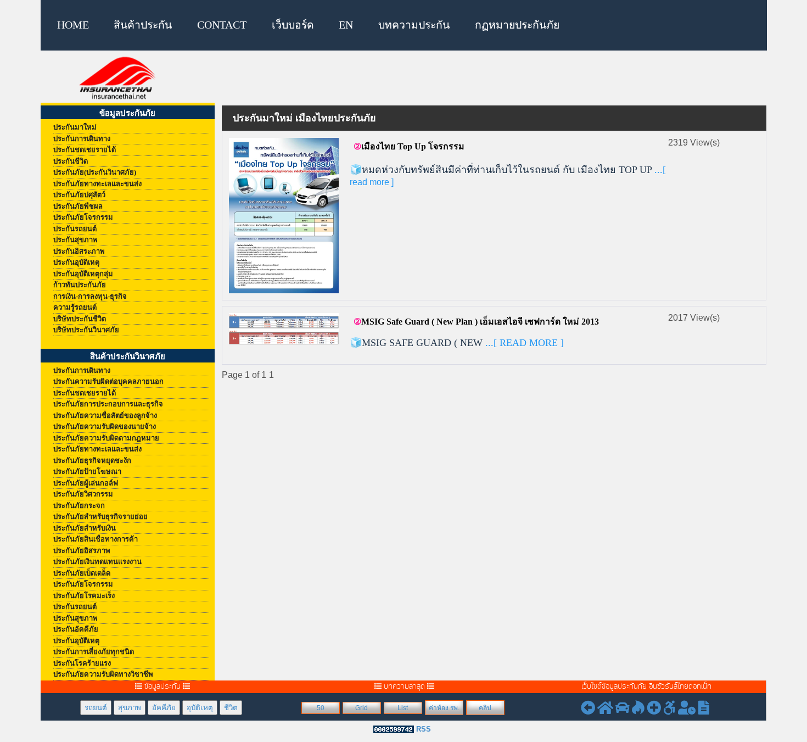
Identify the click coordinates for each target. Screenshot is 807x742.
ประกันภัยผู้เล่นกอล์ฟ (85, 483)
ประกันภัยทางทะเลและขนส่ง (97, 184)
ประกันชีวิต (70, 161)
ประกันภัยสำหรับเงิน (84, 528)
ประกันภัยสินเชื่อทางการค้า (95, 539)
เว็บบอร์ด (293, 25)
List (402, 708)
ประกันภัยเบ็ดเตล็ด (81, 573)
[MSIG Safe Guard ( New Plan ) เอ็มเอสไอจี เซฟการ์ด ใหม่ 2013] (284, 328)
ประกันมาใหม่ (75, 127)
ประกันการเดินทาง (81, 139)
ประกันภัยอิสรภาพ (81, 550)
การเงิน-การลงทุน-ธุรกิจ (90, 296)
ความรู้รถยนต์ (75, 307)
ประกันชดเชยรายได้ (84, 150)
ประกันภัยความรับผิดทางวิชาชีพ (103, 674)
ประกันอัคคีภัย (75, 629)
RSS (423, 729)
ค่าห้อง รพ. (444, 708)
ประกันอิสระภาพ (79, 251)
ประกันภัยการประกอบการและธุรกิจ (108, 404)
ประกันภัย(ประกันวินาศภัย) (94, 172)
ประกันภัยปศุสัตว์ (79, 195)
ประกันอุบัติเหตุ (76, 262)
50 (320, 708)
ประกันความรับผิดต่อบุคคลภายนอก (108, 381)
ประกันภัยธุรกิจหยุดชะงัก (92, 460)
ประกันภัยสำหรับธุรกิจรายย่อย (100, 516)
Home (73, 25)
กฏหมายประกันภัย (517, 25)
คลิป (485, 708)
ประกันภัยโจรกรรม (83, 217)
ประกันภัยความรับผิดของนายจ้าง (104, 426)
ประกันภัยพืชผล (78, 206)
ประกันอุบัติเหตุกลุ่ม (83, 274)
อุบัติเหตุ (200, 708)
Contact (221, 25)
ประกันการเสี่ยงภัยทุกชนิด (93, 652)
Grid (361, 708)
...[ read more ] (523, 342)
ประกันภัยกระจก (79, 505)
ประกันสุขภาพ (75, 240)
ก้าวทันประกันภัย (79, 285)
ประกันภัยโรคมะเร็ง (84, 596)
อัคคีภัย (164, 708)
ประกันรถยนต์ (75, 229)
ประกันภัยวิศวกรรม (83, 494)
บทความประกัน (414, 25)
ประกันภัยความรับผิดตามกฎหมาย (106, 438)
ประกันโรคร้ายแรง (82, 663)
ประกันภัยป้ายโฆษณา (87, 471)
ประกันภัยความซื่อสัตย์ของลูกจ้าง (105, 415)
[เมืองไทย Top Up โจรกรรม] (284, 215)
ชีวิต (231, 708)
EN (346, 25)
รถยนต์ (96, 708)
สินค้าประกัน (143, 25)
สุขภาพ (129, 708)
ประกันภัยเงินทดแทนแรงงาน (97, 561)
